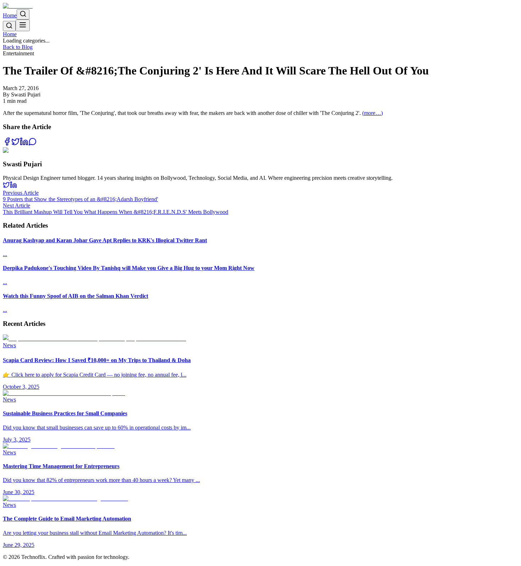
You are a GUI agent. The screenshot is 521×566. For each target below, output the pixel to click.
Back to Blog (18, 47)
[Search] (23, 14)
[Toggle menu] (23, 25)
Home (10, 15)
